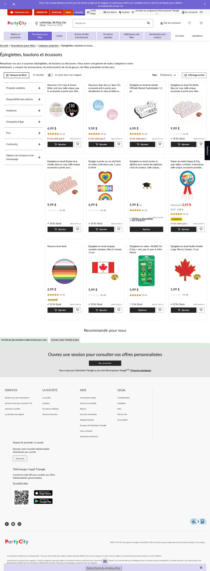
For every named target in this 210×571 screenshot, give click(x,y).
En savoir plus (20, 483)
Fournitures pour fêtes (40, 36)
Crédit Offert (93, 12)
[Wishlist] (189, 23)
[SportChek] (57, 12)
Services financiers (49, 414)
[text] (64, 134)
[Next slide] (204, 5)
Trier (154, 75)
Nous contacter (86, 431)
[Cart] (201, 23)
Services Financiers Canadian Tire (18, 403)
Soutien (125, 12)
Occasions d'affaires (50, 409)
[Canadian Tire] (42, 12)
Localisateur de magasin (14, 414)
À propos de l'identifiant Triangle (93, 425)
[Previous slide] (5, 5)
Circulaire (179, 36)
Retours (83, 409)
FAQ (119, 409)
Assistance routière (12, 409)
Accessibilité (122, 420)
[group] (187, 219)
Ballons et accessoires (15, 36)
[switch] (64, 75)
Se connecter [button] (191, 12)
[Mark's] (68, 12)
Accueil (4, 45)
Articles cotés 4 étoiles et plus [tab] (65, 340)
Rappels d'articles (87, 420)
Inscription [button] (112, 12)
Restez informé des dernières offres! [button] (103, 568)
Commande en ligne (88, 398)
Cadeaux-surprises (48, 45)
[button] (149, 23)
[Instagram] (19, 524)
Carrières (46, 403)
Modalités (121, 403)
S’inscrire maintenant (140, 371)
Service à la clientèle (88, 403)
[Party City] (79, 12)
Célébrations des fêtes (131, 36)
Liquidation (197, 36)
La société (46, 398)
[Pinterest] (13, 524)
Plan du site (122, 414)
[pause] (13, 5)
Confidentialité (123, 398)
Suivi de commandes (88, 414)
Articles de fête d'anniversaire (81, 36)
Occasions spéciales (108, 36)
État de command (172, 23)
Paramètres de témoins (89, 436)
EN (201, 12)
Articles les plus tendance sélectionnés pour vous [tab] (24, 340)
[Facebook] (7, 524)
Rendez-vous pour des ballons (17, 398)
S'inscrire (20, 458)
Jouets (59, 36)
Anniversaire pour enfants (157, 36)
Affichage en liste (196, 75)
